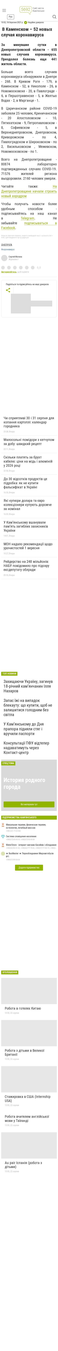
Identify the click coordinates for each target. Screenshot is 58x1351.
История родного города (24, 783)
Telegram (27, 218)
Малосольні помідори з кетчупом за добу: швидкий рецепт (29, 442)
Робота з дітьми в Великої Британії (24, 1052)
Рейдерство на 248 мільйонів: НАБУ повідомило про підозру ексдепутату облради (26, 566)
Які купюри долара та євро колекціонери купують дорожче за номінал (28, 505)
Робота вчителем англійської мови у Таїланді (27, 1118)
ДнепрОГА (6, 244)
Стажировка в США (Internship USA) (27, 1099)
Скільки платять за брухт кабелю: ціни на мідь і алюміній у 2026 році (28, 461)
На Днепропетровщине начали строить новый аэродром (29, 191)
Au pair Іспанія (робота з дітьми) (23, 1165)
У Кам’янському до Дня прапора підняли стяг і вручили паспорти (24, 729)
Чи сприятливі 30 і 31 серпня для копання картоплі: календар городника (29, 422)
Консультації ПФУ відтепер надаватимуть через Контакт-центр (26, 748)
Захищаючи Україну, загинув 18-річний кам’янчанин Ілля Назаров (28, 686)
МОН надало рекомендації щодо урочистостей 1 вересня (28, 546)
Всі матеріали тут (29, 804)
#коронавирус (8, 249)
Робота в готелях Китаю (23, 1008)
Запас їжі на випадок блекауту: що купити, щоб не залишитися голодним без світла (28, 707)
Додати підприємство (29, 867)
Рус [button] (10, 16)
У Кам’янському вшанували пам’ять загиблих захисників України (26, 526)
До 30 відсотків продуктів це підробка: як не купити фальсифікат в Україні (25, 483)
